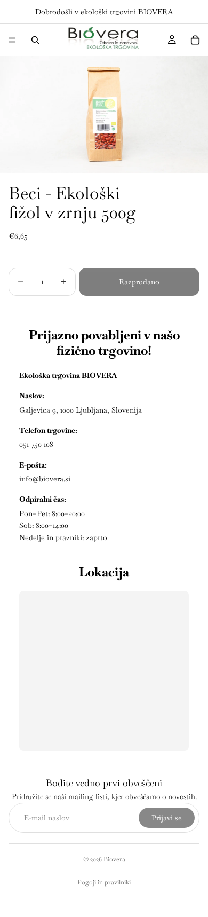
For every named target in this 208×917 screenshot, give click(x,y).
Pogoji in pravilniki (104, 882)
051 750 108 (36, 444)
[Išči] (35, 40)
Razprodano (139, 282)
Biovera (114, 859)
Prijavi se (166, 818)
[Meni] (12, 40)
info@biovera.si (44, 479)
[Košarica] (195, 40)
